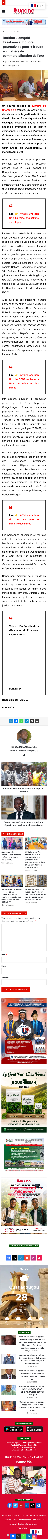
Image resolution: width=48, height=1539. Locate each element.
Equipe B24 (32, 1445)
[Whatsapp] (23, 1536)
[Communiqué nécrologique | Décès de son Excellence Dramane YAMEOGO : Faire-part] (8, 1374)
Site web (5, 977)
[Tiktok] (32, 1507)
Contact (38, 1443)
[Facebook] (13, 1536)
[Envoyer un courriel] (23, 62)
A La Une (16, 31)
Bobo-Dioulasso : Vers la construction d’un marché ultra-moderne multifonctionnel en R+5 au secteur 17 (35, 894)
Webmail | (23, 1445)
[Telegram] (27, 721)
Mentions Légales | (14, 1443)
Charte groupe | (28, 1443)
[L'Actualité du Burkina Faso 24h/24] (24, 11)
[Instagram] (34, 1536)
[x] (15, 1507)
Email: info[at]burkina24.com (24, 1450)
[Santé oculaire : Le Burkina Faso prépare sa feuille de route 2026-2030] (12, 843)
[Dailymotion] (38, 1507)
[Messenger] (16, 721)
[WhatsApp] (21, 721)
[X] (18, 1536)
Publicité (14, 1445)
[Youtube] (21, 1507)
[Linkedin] (29, 1536)
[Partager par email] (32, 721)
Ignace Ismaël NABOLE (13, 62)
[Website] (24, 755)
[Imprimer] (37, 721)
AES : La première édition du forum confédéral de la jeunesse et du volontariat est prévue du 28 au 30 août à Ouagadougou (35, 859)
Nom (4, 955)
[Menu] (3, 12)
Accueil (7, 31)
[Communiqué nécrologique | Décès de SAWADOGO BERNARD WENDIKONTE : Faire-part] (8, 1390)
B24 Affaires (23, 1528)
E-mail (4, 966)
